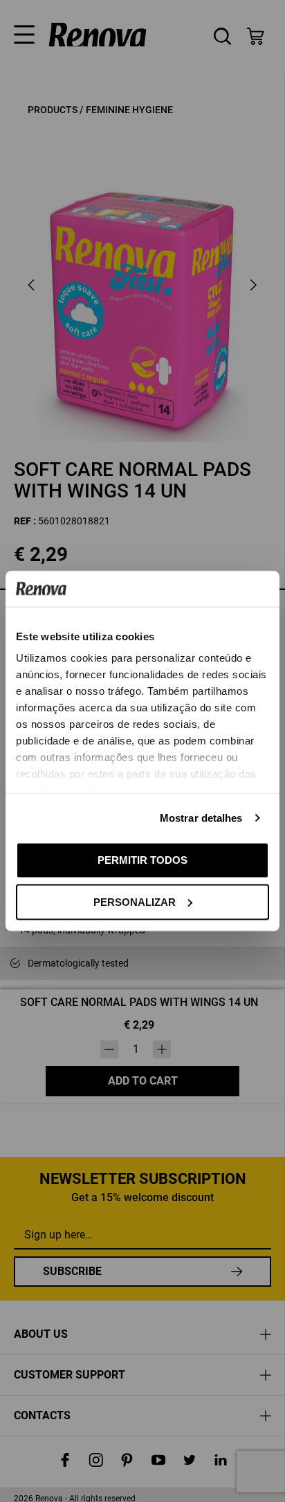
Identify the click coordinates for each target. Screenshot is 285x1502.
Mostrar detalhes (201, 818)
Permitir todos (142, 860)
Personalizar (134, 901)
